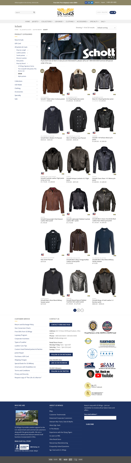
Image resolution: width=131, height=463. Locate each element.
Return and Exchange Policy (24, 324)
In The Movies (54, 429)
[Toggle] (37, 47)
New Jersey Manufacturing (58, 443)
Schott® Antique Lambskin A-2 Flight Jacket (77, 179)
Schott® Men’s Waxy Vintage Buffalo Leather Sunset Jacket (77, 260)
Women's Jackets (21, 58)
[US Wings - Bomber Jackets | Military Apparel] (65, 12)
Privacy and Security (22, 374)
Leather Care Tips (21, 346)
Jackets (35, 21)
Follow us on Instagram (61, 355)
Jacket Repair (19, 353)
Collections (46, 21)
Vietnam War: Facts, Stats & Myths (61, 422)
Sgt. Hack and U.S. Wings (57, 450)
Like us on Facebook (59, 363)
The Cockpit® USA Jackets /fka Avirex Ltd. (27, 70)
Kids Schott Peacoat (47, 259)
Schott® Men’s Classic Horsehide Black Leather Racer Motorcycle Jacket (104, 219)
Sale (102, 21)
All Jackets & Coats (25, 29)
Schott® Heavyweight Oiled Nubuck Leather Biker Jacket (52, 220)
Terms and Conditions (22, 370)
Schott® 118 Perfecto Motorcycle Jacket (102, 138)
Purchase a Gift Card (22, 356)
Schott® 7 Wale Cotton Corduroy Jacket (53, 99)
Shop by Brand (37, 29)
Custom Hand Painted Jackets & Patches (28, 349)
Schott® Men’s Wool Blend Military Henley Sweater (103, 260)
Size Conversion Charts (23, 328)
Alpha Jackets (22, 76)
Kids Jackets (20, 61)
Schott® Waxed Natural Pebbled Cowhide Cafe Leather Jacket (76, 301)
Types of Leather (20, 342)
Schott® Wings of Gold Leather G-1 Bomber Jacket (103, 301)
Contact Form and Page (60, 325)
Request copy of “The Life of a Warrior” (28, 377)
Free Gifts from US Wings (23, 332)
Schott (20, 73)
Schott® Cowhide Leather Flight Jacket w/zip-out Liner (52, 179)
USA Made (58, 21)
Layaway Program (21, 335)
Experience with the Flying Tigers (60, 432)
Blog (50, 411)
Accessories (82, 21)
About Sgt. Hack (54, 425)
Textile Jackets (20, 55)
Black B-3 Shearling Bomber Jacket (102, 99)
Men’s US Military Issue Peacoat (76, 138)
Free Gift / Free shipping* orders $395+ (65, 2)
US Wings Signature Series (26, 66)
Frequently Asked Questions (59, 446)
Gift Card (18, 43)
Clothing (70, 21)
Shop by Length (21, 50)
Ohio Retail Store (55, 439)
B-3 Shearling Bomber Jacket (75, 99)
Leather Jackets (21, 53)
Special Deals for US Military (24, 363)
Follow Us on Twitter (60, 371)
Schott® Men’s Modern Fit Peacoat (51, 138)
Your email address (90, 414)
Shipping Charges (21, 360)
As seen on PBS (54, 436)
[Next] (82, 310)
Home (27, 21)
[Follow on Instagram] (89, 2)
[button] (102, 12)
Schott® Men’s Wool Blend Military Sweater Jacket (51, 301)
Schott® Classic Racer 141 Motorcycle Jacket (103, 179)
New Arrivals (19, 40)
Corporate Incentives (22, 339)
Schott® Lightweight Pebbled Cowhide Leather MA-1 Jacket (78, 220)
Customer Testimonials (57, 415)
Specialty (93, 21)
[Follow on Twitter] (92, 2)
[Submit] (34, 12)
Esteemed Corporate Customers (60, 418)
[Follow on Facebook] (86, 2)
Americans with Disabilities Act (25, 367)
